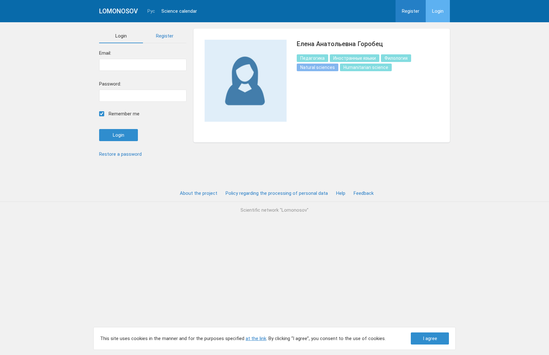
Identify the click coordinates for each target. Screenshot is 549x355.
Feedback (364, 193)
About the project (198, 193)
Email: (105, 53)
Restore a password (120, 154)
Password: (110, 84)
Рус (151, 11)
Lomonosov (118, 11)
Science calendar (179, 11)
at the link (256, 338)
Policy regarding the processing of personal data (277, 193)
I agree (430, 338)
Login (438, 11)
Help (340, 193)
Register (410, 11)
